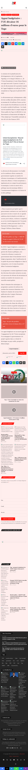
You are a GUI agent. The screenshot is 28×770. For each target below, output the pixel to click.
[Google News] (9, 357)
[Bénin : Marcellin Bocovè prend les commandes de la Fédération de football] (5, 706)
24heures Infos (4, 37)
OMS (10, 663)
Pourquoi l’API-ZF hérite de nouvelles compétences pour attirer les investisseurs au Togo (14, 377)
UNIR (8, 665)
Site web (2, 512)
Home (10, 756)
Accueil (3, 11)
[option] (14, 375)
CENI (3, 658)
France (3, 660)
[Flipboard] (19, 357)
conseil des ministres (9, 658)
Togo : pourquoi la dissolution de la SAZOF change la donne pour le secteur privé (17, 569)
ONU (14, 663)
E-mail (2, 506)
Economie (9, 14)
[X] (9, 748)
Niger (6, 663)
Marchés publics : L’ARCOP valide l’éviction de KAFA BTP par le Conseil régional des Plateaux (7, 437)
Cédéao (16, 658)
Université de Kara (14, 665)
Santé (18, 663)
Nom (2, 500)
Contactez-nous (15, 756)
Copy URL (22, 353)
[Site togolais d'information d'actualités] (14, 3)
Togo (22, 663)
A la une (7, 11)
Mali (2, 663)
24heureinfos (22, 753)
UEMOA (3, 665)
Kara (14, 660)
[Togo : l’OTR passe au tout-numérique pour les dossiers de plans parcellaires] (21, 450)
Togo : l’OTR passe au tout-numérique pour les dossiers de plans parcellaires (21, 459)
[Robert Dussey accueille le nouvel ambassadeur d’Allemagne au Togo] (5, 677)
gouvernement (8, 660)
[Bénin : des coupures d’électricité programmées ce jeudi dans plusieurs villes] (23, 692)
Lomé (18, 660)
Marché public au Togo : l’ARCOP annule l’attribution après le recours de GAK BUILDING (18, 609)
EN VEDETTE (15, 14)
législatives (22, 660)
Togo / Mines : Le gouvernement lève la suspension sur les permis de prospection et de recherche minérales (7, 469)
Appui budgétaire (14, 348)
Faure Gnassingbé (22, 658)
